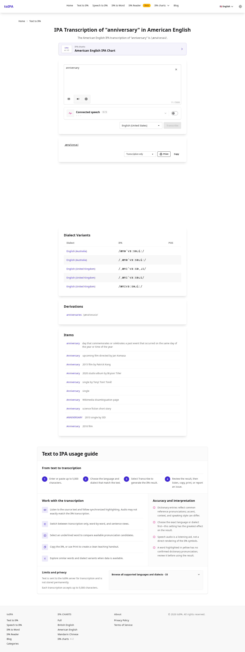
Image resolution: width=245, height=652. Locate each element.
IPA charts (160, 5)
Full (60, 620)
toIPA (8, 6)
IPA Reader (139, 5)
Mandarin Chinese (68, 634)
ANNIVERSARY (74, 417)
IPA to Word (118, 5)
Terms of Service (123, 625)
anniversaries (74, 314)
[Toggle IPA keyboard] (68, 99)
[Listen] (78, 99)
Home (69, 5)
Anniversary (73, 355)
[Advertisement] (122, 194)
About (117, 614)
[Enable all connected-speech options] (174, 113)
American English (67, 629)
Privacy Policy (121, 620)
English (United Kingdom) (80, 268)
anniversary (73, 343)
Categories (13, 643)
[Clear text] (176, 69)
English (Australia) (76, 251)
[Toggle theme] (240, 6)
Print (165, 154)
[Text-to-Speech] (86, 99)
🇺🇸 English (225, 6)
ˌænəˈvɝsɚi (71, 145)
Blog (176, 5)
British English (66, 625)
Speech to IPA (100, 5)
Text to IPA (82, 5)
